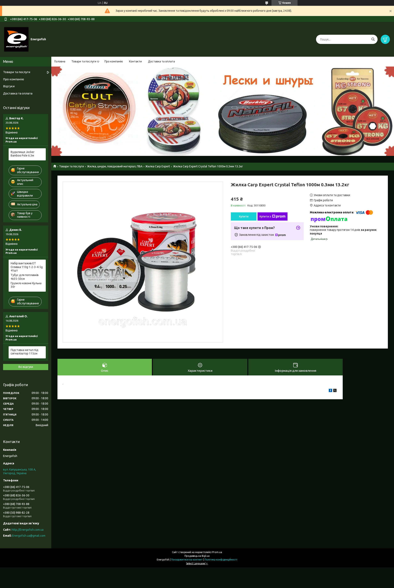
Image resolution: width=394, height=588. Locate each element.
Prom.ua (217, 552)
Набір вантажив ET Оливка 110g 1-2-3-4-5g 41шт (27, 267)
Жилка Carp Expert (157, 166)
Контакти (135, 61)
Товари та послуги (83, 61)
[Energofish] (16, 39)
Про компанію (113, 61)
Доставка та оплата (161, 61)
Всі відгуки (25, 366)
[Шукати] (373, 39)
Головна (59, 61)
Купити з (265, 216)
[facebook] (330, 391)
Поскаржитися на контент (187, 559)
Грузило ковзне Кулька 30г (26, 285)
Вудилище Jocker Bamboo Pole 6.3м (22, 153)
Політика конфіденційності (221, 559)
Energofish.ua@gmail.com (28, 535)
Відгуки (9, 86)
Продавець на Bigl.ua (197, 556)
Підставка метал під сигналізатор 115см (24, 351)
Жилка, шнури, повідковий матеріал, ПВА (114, 166)
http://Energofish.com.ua (28, 529)
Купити (244, 216)
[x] (335, 391)
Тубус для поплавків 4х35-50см (25, 276)
